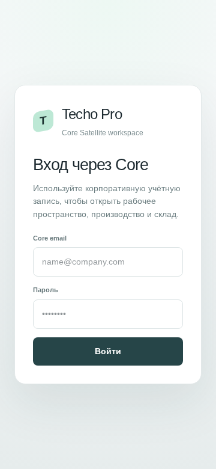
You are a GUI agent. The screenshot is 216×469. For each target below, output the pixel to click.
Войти (108, 351)
